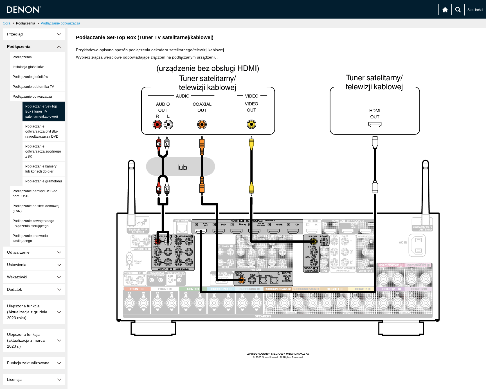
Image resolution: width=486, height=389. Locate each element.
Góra (6, 23)
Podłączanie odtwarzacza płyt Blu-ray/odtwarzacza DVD (41, 131)
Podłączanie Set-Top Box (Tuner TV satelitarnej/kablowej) (41, 111)
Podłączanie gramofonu (43, 181)
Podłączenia (22, 57)
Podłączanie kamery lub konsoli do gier (41, 168)
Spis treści (475, 10)
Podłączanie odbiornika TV (33, 87)
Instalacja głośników (28, 67)
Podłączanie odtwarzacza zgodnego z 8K (43, 151)
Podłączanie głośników (30, 77)
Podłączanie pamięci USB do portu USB (35, 193)
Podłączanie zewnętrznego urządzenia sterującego (33, 223)
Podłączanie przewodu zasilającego (30, 238)
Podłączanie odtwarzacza (60, 23)
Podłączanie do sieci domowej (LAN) (36, 208)
